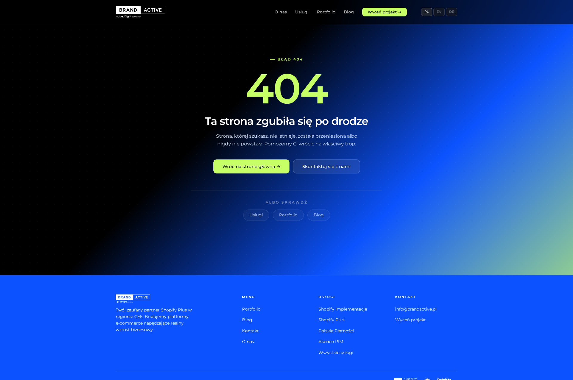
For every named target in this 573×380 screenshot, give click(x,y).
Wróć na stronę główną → (251, 166)
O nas (281, 12)
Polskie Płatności (336, 330)
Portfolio (326, 12)
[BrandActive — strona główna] (140, 12)
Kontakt (250, 330)
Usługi (302, 12)
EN (439, 12)
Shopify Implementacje (342, 309)
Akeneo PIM (330, 341)
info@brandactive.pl (416, 309)
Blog (349, 12)
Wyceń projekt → (384, 12)
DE (451, 12)
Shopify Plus (331, 319)
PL (426, 12)
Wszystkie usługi (335, 352)
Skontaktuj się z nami (326, 166)
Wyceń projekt (410, 319)
